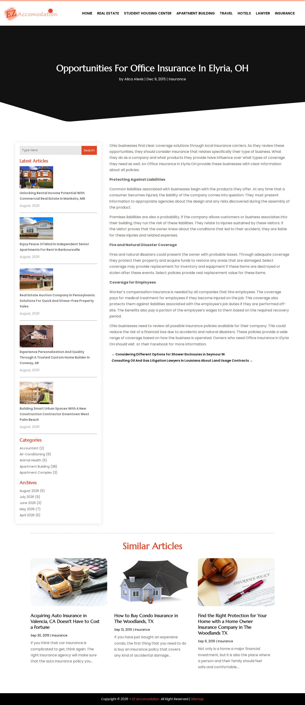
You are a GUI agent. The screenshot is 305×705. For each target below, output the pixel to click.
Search (89, 150)
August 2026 (29, 491)
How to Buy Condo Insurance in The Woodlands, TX (146, 618)
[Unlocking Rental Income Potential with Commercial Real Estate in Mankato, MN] (36, 178)
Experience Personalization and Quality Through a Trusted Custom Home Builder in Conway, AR (55, 357)
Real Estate (108, 13)
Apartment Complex (36, 472)
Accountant (29, 448)
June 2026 (28, 503)
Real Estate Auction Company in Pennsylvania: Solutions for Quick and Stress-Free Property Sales (57, 301)
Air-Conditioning (32, 454)
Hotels (244, 13)
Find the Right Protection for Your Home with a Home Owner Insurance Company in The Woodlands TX (232, 624)
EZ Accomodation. (146, 699)
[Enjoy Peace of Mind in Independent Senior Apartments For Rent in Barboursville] (36, 229)
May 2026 (27, 509)
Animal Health (30, 460)
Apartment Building (195, 13)
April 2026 (27, 515)
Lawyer (263, 13)
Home (87, 13)
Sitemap (197, 699)
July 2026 (27, 497)
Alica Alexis (134, 79)
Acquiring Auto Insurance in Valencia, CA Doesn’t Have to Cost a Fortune (65, 621)
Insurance (285, 13)
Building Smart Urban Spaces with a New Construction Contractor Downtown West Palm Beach (54, 414)
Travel (226, 13)
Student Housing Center (147, 13)
